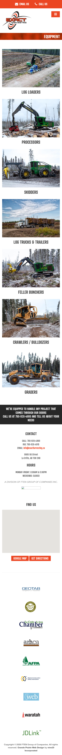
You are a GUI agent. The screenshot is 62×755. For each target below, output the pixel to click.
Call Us (42, 4)
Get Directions (40, 558)
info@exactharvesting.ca (34, 447)
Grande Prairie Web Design (31, 747)
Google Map (20, 558)
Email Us (24, 4)
